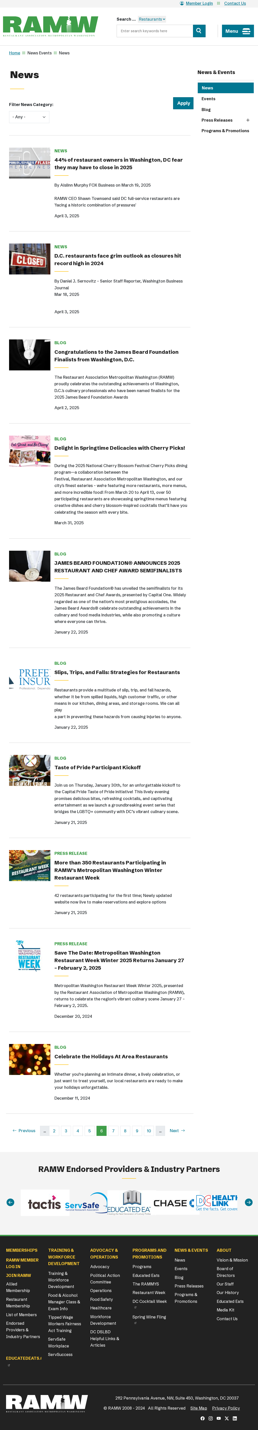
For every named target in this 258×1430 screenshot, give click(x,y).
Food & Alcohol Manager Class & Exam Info (64, 1302)
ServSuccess (60, 1354)
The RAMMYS (146, 1283)
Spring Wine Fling (149, 1316)
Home (14, 52)
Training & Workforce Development (61, 1280)
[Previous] (10, 1202)
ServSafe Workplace (58, 1342)
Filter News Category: (31, 104)
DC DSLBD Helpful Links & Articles (104, 1338)
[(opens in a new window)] (203, 1418)
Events (208, 98)
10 (150, 1130)
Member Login (199, 3)
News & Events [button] (191, 1250)
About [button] (224, 1250)
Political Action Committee (105, 1278)
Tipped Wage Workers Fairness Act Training (64, 1324)
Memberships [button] (22, 1250)
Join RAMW (18, 1275)
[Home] (50, 26)
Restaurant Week (149, 1292)
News (207, 87)
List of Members (21, 1314)
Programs (142, 1266)
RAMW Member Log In (22, 1263)
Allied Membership (18, 1287)
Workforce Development (103, 1320)
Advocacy (99, 1266)
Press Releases (217, 120)
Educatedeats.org (27, 1358)
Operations (101, 1290)
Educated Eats (146, 1275)
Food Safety (101, 1299)
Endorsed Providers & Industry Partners (23, 1330)
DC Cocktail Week (150, 1301)
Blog (206, 109)
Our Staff (225, 1283)
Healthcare (101, 1307)
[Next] (248, 1202)
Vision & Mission (232, 1260)
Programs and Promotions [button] (150, 1253)
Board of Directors (226, 1272)
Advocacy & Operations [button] (104, 1253)
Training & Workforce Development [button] (64, 1257)
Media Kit (225, 1309)
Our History (228, 1292)
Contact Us (235, 3)
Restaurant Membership (18, 1302)
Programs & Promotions (225, 130)
